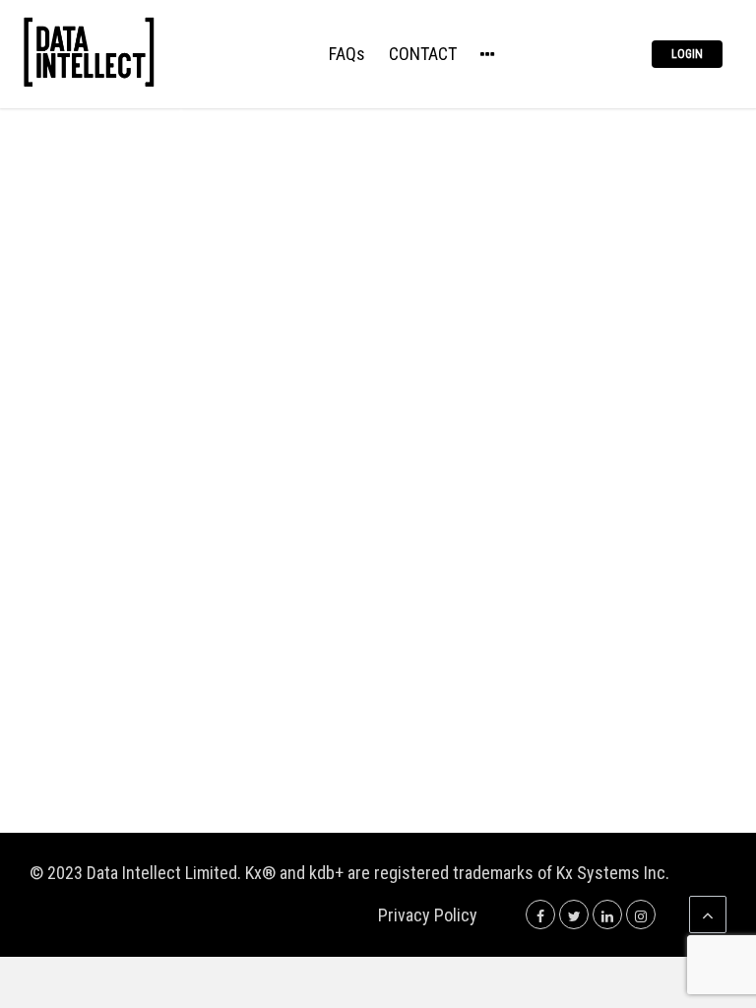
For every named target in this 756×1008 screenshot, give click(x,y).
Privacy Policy (427, 915)
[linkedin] (607, 915)
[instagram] (641, 915)
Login (687, 54)
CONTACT (423, 54)
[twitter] (574, 915)
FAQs (347, 54)
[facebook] (540, 915)
